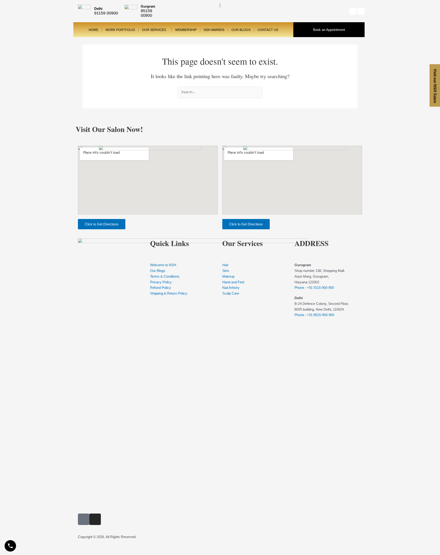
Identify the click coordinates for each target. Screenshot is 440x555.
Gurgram (148, 6)
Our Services (154, 30)
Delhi (98, 9)
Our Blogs (240, 30)
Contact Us (268, 30)
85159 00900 (146, 13)
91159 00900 (106, 13)
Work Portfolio (120, 30)
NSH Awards (214, 30)
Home (93, 30)
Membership (186, 30)
